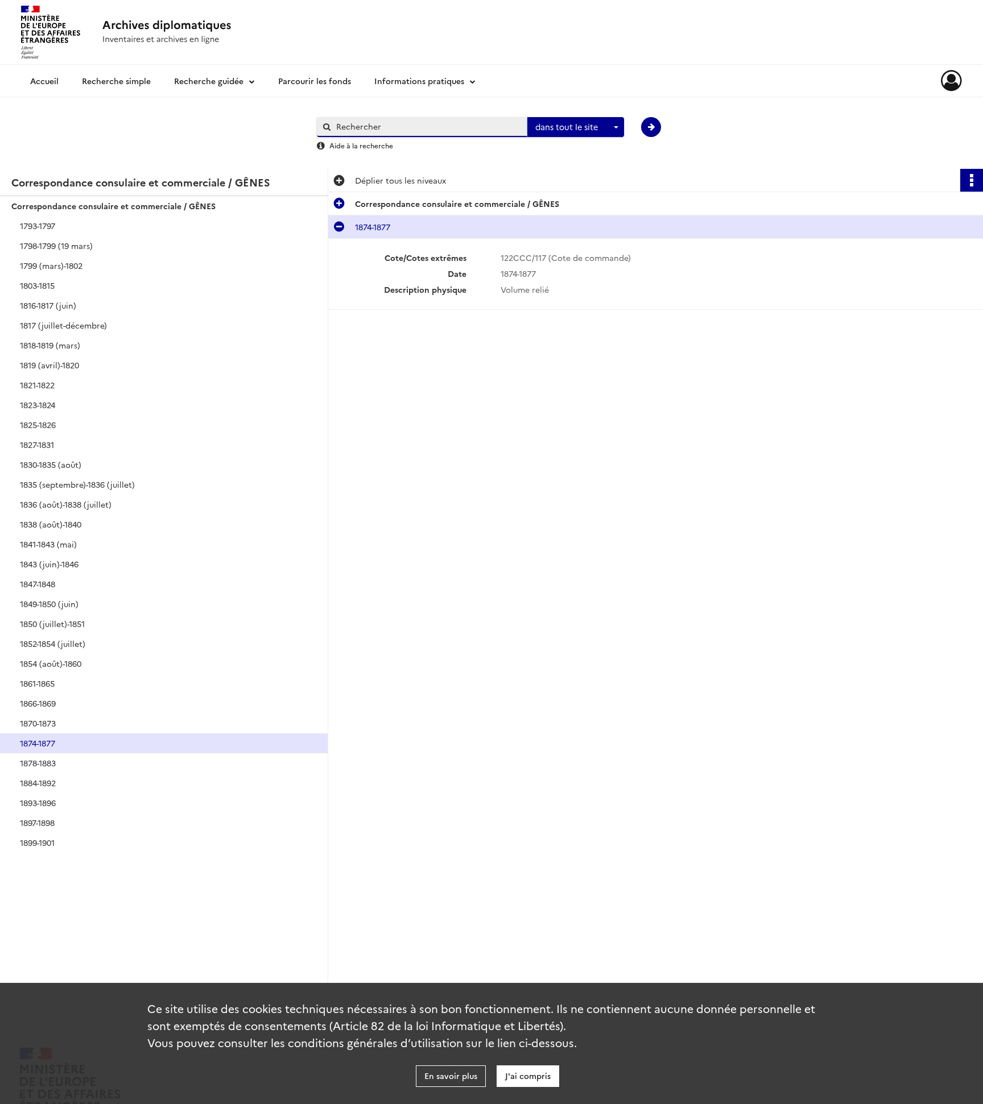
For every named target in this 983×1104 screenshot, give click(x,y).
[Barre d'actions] (971, 180)
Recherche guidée (208, 80)
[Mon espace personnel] (951, 81)
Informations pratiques (419, 80)
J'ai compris (528, 1075)
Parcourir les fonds (314, 80)
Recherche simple (116, 80)
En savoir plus (450, 1075)
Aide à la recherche (361, 145)
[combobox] (575, 127)
